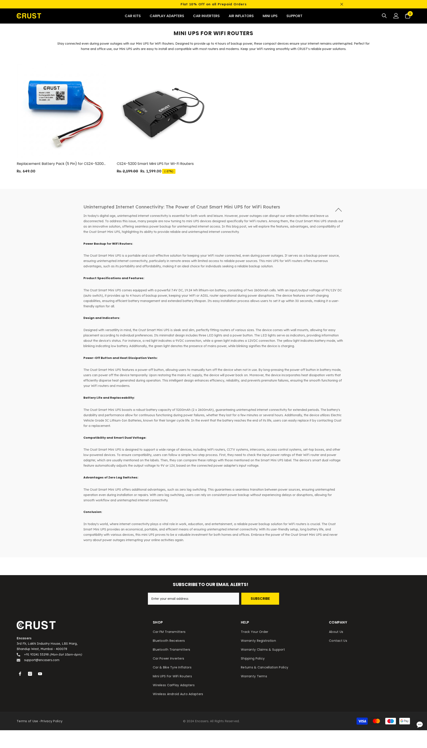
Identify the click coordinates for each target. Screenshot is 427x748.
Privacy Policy (51, 721)
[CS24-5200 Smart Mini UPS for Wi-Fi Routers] (163, 111)
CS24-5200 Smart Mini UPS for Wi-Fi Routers (155, 163)
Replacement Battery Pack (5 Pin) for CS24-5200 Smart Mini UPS (60, 163)
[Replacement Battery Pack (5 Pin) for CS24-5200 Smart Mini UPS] (63, 111)
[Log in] (396, 15)
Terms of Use (27, 721)
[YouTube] (40, 673)
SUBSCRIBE (260, 598)
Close (342, 4)
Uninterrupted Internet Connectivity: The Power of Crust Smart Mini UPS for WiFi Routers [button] (181, 207)
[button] (213, 206)
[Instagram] (30, 673)
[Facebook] (20, 673)
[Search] (384, 16)
